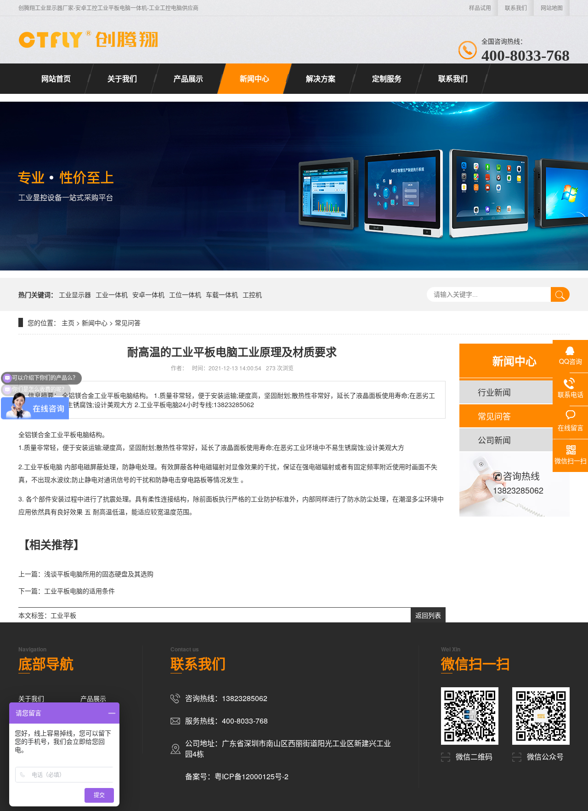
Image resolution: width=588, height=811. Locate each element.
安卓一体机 (148, 294)
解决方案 (320, 78)
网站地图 (552, 8)
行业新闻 (494, 392)
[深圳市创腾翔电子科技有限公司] (89, 39)
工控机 (252, 294)
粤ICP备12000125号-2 (251, 776)
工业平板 (63, 615)
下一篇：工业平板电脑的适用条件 (66, 590)
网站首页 (56, 78)
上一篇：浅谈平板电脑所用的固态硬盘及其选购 (85, 573)
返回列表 (428, 615)
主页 (68, 322)
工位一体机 (185, 294)
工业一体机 (112, 294)
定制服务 (386, 78)
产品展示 (188, 78)
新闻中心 (254, 78)
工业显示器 (75, 294)
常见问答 (128, 322)
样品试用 (480, 8)
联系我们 (516, 8)
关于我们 (122, 78)
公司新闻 (494, 440)
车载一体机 (222, 294)
